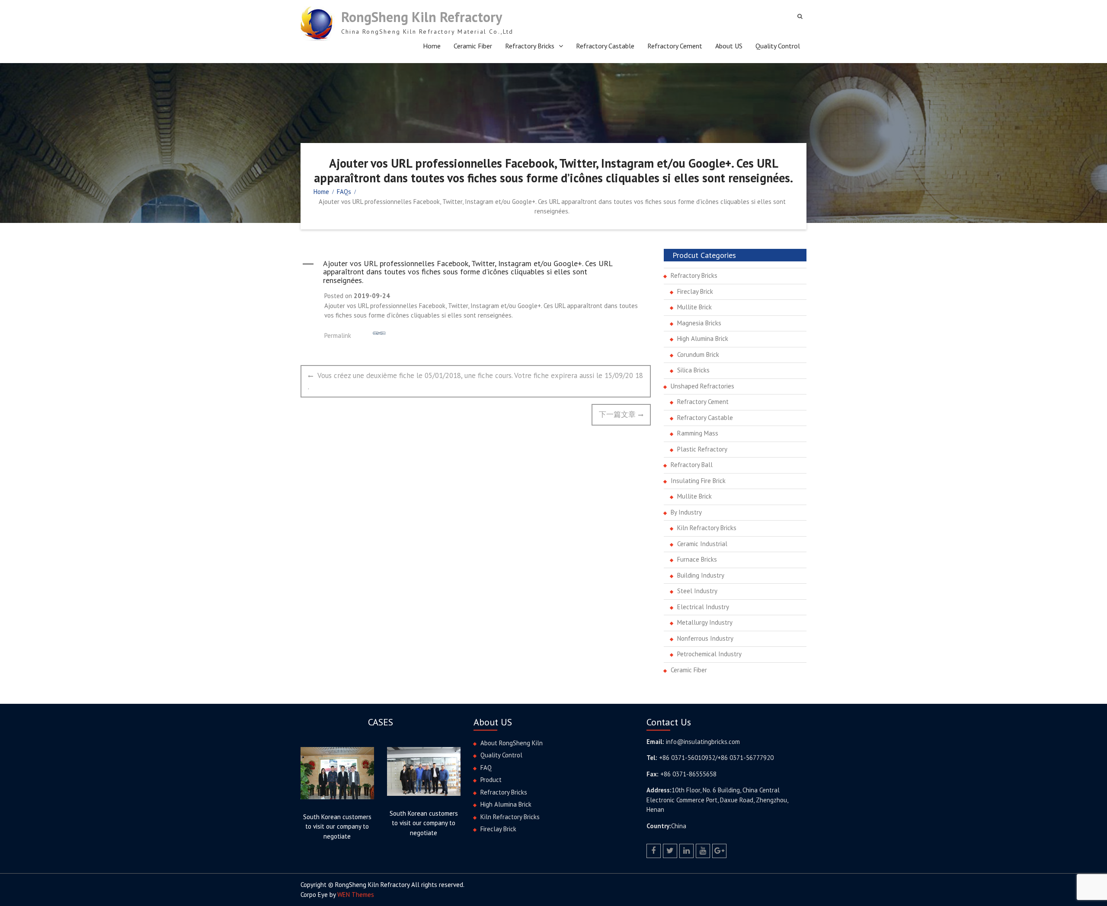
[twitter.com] (670, 851)
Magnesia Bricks (699, 323)
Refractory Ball (692, 465)
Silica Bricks (693, 370)
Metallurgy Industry (705, 622)
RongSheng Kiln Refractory (421, 17)
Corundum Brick (698, 354)
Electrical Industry (703, 607)
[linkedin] (686, 851)
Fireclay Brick (695, 291)
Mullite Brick (694, 307)
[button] (476, 272)
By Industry (686, 512)
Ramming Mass (697, 433)
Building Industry (700, 575)
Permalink (337, 335)
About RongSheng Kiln (511, 743)
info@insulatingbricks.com (703, 742)
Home (432, 45)
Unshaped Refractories (702, 386)
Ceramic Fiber (473, 45)
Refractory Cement (674, 45)
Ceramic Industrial (702, 544)
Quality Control (777, 45)
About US (728, 45)
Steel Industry (697, 591)
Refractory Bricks (529, 45)
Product (491, 780)
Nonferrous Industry (705, 638)
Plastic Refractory (702, 449)
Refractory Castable (605, 45)
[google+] (719, 851)
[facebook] (653, 851)
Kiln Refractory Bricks (706, 528)
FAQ (486, 767)
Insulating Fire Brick (698, 481)
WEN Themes (355, 894)
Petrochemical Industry (709, 654)
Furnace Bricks (697, 559)
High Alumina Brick (702, 338)
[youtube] (703, 851)
